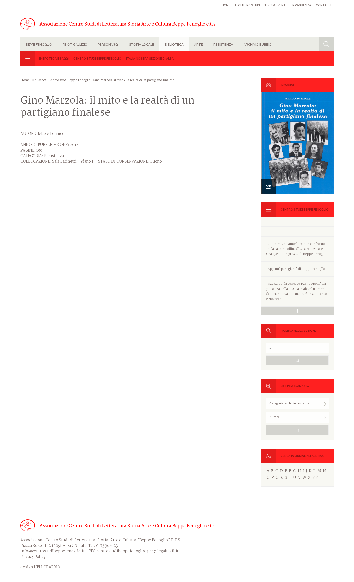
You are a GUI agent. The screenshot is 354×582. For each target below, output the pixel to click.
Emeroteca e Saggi (54, 58)
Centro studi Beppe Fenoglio (97, 58)
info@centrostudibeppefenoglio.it (52, 551)
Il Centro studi (247, 5)
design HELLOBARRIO (40, 567)
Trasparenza (300, 5)
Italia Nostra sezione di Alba (150, 58)
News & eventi (275, 5)
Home (226, 5)
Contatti (323, 5)
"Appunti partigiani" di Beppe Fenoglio (295, 268)
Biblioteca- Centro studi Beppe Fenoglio (61, 80)
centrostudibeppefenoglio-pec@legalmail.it (137, 551)
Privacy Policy (33, 557)
